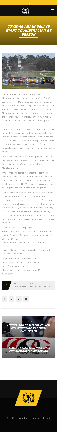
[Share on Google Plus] (19, 299)
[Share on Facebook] (4, 299)
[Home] (25, 10)
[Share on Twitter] (11, 299)
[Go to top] (28, 398)
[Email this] (26, 299)
